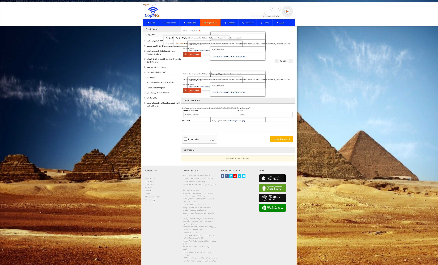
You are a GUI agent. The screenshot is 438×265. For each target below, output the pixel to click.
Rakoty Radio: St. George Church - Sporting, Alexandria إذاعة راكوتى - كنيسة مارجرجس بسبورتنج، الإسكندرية (199, 221)
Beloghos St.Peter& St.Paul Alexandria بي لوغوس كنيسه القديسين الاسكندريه (198, 208)
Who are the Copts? (152, 197)
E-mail (240, 110)
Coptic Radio (149, 181)
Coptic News (149, 184)
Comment (186, 120)
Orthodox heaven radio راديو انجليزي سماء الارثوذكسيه (198, 253)
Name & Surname (190, 110)
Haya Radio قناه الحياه (190, 232)
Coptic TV (148, 191)
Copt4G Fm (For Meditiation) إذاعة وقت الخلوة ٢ (199, 185)
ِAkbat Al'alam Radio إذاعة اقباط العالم (196, 175)
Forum (147, 194)
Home (147, 175)
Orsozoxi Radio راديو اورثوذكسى (194, 204)
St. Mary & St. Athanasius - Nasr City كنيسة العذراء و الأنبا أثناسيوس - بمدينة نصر (198, 194)
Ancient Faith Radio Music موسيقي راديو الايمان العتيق (199, 242)
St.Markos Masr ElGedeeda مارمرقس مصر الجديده (198, 214)
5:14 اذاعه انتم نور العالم (191, 190)
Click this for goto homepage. (236, 56)
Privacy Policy (150, 200)
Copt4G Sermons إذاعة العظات (194, 181)
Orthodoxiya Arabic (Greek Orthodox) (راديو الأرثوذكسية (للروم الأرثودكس (198, 236)
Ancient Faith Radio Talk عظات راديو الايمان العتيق (198, 247)
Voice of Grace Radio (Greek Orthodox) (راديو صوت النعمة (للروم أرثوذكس (199, 228)
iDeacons (148, 187)
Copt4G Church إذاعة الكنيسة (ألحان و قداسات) (199, 178)
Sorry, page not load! (219, 56)
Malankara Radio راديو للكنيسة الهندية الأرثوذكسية (200, 261)
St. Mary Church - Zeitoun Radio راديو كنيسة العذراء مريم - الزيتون (198, 200)
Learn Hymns (150, 178)
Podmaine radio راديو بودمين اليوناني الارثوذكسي (200, 258)
